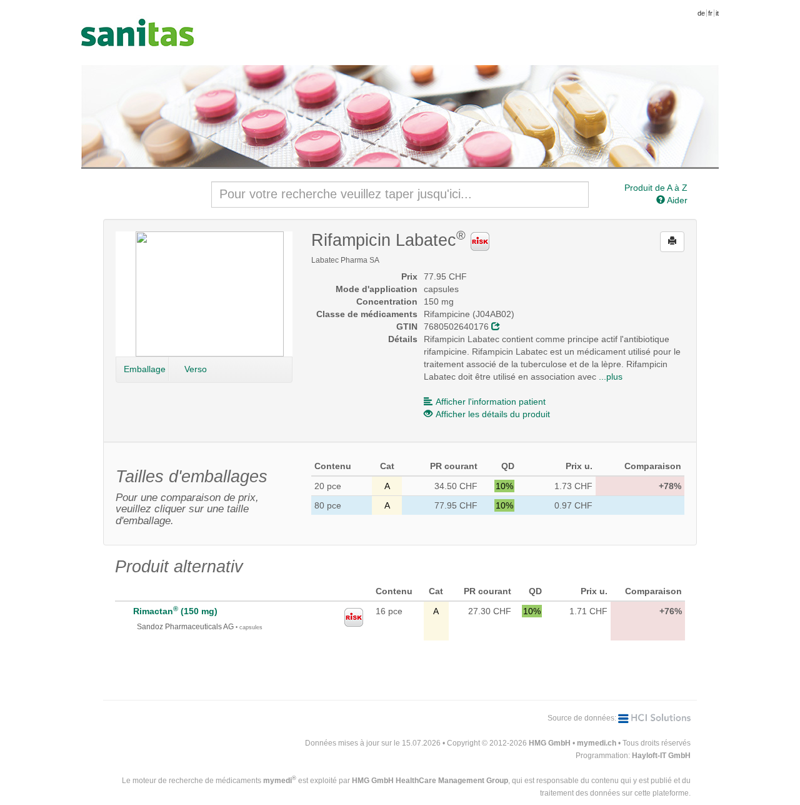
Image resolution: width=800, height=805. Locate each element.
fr (710, 13)
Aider (676, 200)
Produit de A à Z (656, 188)
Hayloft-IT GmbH (661, 755)
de (701, 13)
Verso (195, 369)
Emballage (145, 369)
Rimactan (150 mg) (175, 611)
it (717, 13)
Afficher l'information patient (491, 402)
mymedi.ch (596, 743)
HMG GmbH (550, 743)
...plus (610, 377)
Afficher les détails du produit (493, 414)
